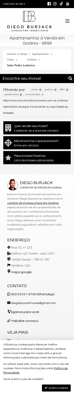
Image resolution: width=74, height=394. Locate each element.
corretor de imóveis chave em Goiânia (33, 203)
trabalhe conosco (24, 321)
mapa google (21, 272)
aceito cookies (58, 388)
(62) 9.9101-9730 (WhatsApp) (32, 294)
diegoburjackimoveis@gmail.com (33, 303)
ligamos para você (25, 312)
